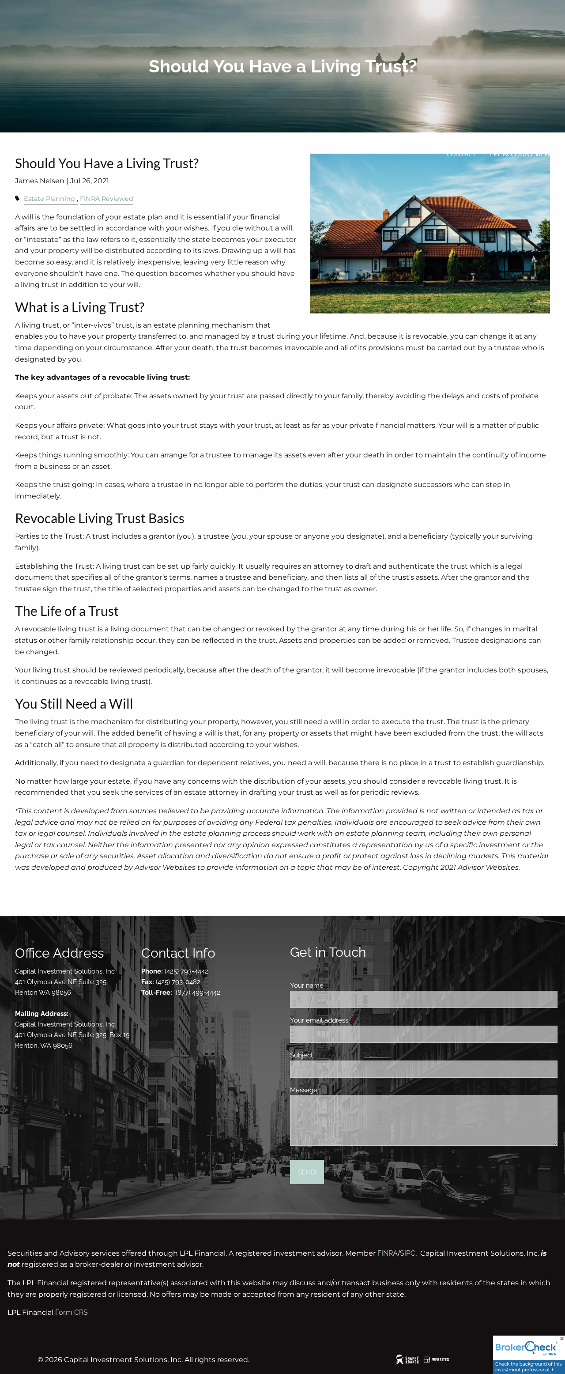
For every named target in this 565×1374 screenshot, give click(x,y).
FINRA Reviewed (106, 199)
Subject (333, 1055)
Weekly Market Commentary (486, 132)
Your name (339, 985)
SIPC (407, 1253)
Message (335, 1090)
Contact (461, 153)
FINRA (387, 1253)
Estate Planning (49, 199)
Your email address (351, 1020)
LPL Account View (520, 153)
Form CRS (71, 1312)
